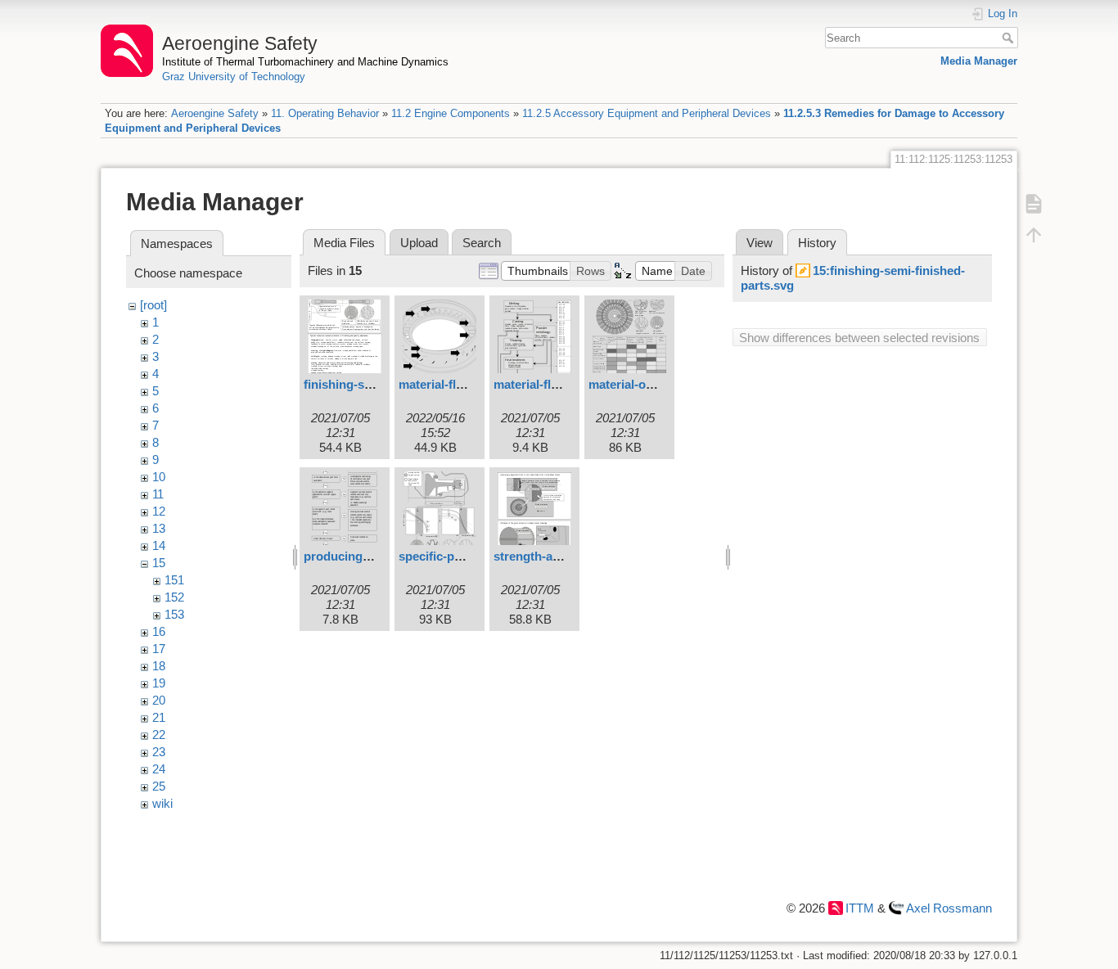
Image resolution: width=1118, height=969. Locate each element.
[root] (153, 305)
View (759, 243)
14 (158, 545)
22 (158, 734)
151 (174, 580)
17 (158, 649)
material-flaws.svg (545, 384)
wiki (162, 803)
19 (158, 683)
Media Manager (978, 61)
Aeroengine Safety (215, 113)
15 (158, 563)
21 (158, 717)
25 (158, 786)
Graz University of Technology (233, 76)
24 (158, 769)
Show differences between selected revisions (859, 338)
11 (158, 494)
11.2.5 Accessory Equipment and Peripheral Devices (646, 113)
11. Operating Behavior (325, 113)
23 (158, 752)
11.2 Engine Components (450, 113)
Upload (419, 243)
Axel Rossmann (949, 908)
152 (174, 597)
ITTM (859, 908)
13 (158, 528)
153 (174, 614)
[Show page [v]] (1034, 203)
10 (158, 477)
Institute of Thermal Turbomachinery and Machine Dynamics (305, 62)
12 (158, 511)
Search (1009, 37)
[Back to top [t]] (1034, 234)
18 (158, 666)
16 (158, 631)
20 (158, 700)
